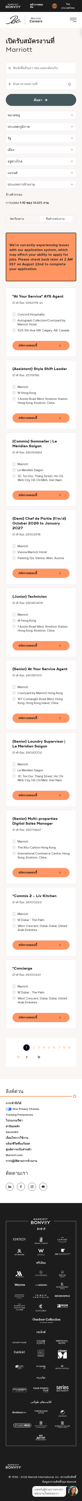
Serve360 (12, 1132)
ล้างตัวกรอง (14, 195)
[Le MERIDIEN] (41, 1284)
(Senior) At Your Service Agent (39, 669)
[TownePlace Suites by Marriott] (41, 1412)
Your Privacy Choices (25, 1109)
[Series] (62, 1390)
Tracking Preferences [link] (19, 1114)
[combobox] (41, 68)
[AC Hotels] (41, 1354)
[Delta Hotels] (62, 1275)
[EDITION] (19, 1239)
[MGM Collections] (62, 1306)
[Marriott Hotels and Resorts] (19, 1275)
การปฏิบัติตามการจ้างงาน (21, 1161)
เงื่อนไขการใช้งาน (17, 1138)
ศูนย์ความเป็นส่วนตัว (18, 1149)
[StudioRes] (22, 1427)
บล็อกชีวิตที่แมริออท (18, 1143)
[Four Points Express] (40, 1392)
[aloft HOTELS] (20, 1367)
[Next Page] (27, 1057)
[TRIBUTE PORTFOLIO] (41, 1296)
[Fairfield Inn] (19, 1352)
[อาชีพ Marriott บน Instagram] (32, 1187)
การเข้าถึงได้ (13, 1103)
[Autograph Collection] (19, 1296)
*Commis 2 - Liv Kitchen (34, 896)
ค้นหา (38, 100)
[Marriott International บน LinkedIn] (10, 1187)
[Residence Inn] (19, 1412)
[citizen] (62, 1357)
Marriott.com (14, 1155)
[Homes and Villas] (62, 1426)
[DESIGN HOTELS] (62, 1296)
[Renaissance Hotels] (62, 1286)
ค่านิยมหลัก (13, 1126)
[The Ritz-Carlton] (41, 1241)
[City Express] (19, 1392)
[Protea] (62, 1367)
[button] (41, 115)
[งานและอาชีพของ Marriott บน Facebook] (21, 1187)
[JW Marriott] (62, 1253)
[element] (62, 1414)
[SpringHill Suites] (62, 1342)
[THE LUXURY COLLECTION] (62, 1240)
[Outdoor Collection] (47, 1322)
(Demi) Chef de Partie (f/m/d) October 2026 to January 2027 (39, 523)
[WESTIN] (19, 1284)
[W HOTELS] (41, 1253)
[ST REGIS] (19, 1253)
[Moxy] (41, 1367)
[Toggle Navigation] (73, 20)
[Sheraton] (41, 1274)
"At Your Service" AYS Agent (37, 296)
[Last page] (39, 1057)
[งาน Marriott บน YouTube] (43, 1187)
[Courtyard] (20, 1342)
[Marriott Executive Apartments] (41, 1438)
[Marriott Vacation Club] (19, 1308)
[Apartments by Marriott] (41, 1426)
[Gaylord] (40, 1311)
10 (18, 1057)
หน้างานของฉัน (36, 6)
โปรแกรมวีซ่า (14, 1120)
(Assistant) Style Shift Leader (39, 369)
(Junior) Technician (29, 597)
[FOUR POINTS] (41, 1342)
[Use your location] (70, 84)
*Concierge (22, 968)
